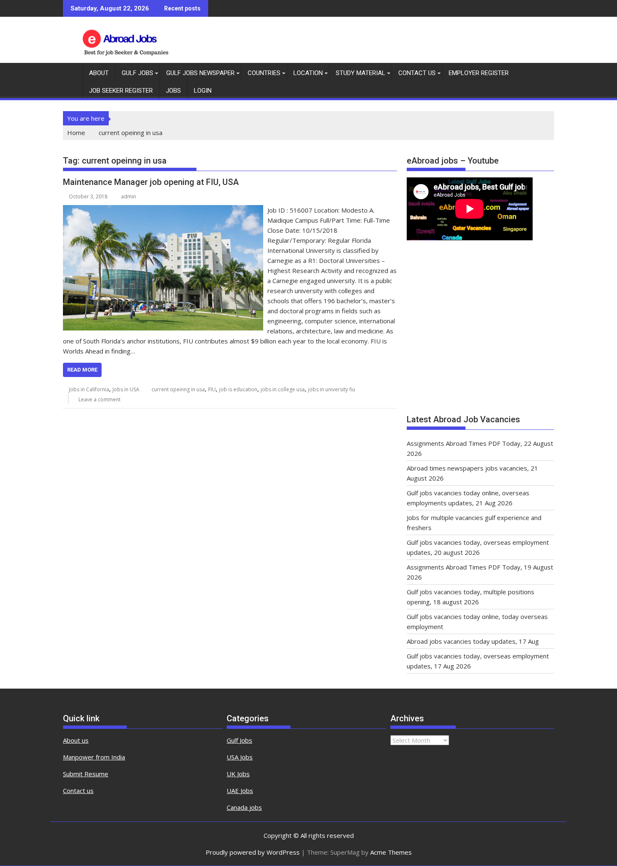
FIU (212, 389)
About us (76, 740)
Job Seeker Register (121, 90)
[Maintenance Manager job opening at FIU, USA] (163, 210)
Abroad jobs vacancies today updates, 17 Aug (473, 641)
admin (128, 196)
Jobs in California (89, 389)
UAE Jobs (240, 790)
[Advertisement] (480, 331)
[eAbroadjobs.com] (71, 71)
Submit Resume (85, 774)
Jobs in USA (125, 389)
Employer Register (479, 73)
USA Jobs (240, 757)
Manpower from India (94, 757)
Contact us (78, 790)
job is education (238, 389)
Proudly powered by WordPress (253, 852)
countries (264, 73)
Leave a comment (99, 399)
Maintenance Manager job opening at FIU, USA (151, 182)
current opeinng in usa (178, 389)
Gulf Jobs (137, 73)
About (99, 73)
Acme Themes (391, 852)
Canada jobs (244, 807)
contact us (417, 73)
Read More (82, 370)
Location (308, 73)
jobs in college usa (283, 389)
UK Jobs (238, 774)
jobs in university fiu (331, 389)
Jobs (173, 90)
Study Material (360, 73)
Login (203, 90)
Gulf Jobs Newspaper (200, 73)
